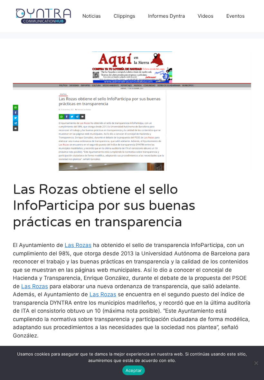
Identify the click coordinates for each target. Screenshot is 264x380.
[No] (256, 363)
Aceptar (134, 370)
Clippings (124, 16)
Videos (205, 16)
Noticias (91, 16)
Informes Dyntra (166, 16)
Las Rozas (78, 245)
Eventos (235, 16)
